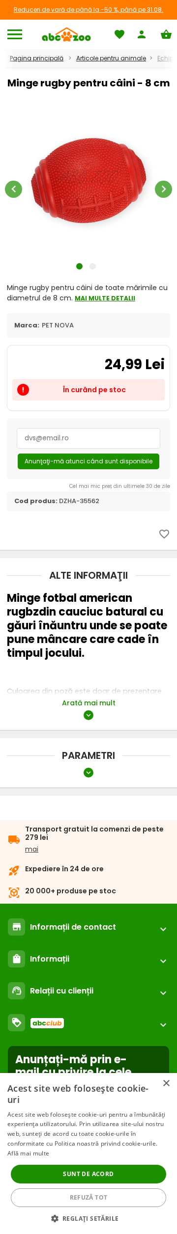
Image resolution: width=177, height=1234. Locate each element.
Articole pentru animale (111, 58)
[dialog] (88, 1153)
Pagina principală (36, 58)
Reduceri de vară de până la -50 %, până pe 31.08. (88, 9)
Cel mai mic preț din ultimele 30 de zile (119, 486)
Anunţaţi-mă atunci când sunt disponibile (88, 461)
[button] (89, 1218)
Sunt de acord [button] (88, 1174)
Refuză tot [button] (89, 1197)
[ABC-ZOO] (66, 34)
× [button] (166, 1083)
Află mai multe (28, 1153)
